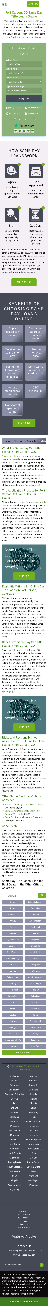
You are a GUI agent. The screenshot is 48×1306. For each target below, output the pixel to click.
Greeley (35, 933)
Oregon (33, 1157)
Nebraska (33, 1135)
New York (14, 1148)
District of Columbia (14, 1094)
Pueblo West (12, 990)
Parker (35, 958)
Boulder (12, 933)
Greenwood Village (13, 1040)
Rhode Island (33, 1162)
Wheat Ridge (35, 983)
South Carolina (14, 1167)
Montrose (13, 1021)
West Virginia (14, 1185)
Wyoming (14, 1189)
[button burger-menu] (44, 4)
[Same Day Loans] (4, 4)
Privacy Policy (37, 118)
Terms (24, 1221)
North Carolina (34, 1148)
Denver (13, 902)
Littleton (12, 964)
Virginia (14, 1180)
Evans (12, 1008)
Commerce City (12, 958)
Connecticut (14, 1089)
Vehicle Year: (11, 60)
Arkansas (33, 1080)
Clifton (35, 1015)
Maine (34, 1117)
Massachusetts (33, 1121)
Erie (12, 1002)
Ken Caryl (13, 983)
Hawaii (33, 1098)
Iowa (33, 1108)
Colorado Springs (35, 902)
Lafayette (12, 996)
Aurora (12, 908)
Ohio (33, 1153)
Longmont (35, 939)
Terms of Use (13, 120)
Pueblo (13, 927)
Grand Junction (13, 952)
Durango (12, 1027)
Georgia (14, 1098)
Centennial (35, 927)
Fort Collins (35, 908)
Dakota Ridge (12, 977)
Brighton (12, 971)
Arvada (13, 921)
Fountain (35, 990)
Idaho (14, 1103)
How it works (24, 1211)
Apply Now (33, 4)
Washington (33, 1180)
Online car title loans (12, 456)
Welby (35, 1033)
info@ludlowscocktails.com (24, 1255)
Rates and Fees (24, 1217)
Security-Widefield (35, 977)
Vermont (33, 1176)
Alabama (14, 1076)
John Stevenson (24, 1227)
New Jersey (14, 1144)
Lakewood (12, 914)
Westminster (35, 921)
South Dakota (33, 1167)
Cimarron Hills (35, 1027)
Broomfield (35, 946)
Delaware (33, 1089)
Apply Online (24, 282)
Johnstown (35, 1040)
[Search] (42, 895)
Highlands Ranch (12, 939)
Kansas (14, 1112)
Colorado (31, 441)
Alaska (33, 1076)
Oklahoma (14, 1157)
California (14, 1085)
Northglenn (35, 964)
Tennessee (14, 1171)
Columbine (35, 996)
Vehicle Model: (12, 78)
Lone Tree (35, 1046)
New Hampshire (33, 1139)
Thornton (35, 914)
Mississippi (14, 1130)
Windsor (35, 1002)
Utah (14, 1176)
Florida (33, 1094)
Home (8, 441)
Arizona (14, 1080)
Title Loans (18, 441)
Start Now (24, 423)
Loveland (13, 946)
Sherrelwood (35, 1021)
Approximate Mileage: (15, 87)
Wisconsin (33, 1185)
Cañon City (12, 1033)
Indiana (14, 1108)
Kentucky (33, 1112)
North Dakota (14, 1153)
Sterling (12, 1046)
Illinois (33, 1103)
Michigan (14, 1126)
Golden (13, 1015)
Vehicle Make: (11, 69)
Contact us (24, 1224)
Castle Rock (35, 952)
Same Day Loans (33, 37)
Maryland (14, 1121)
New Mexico (33, 1144)
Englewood (35, 971)
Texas (33, 1171)
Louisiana (14, 1117)
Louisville (35, 1008)
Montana (14, 1135)
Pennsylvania (14, 1162)
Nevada (14, 1139)
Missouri (34, 1130)
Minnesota (34, 1126)
